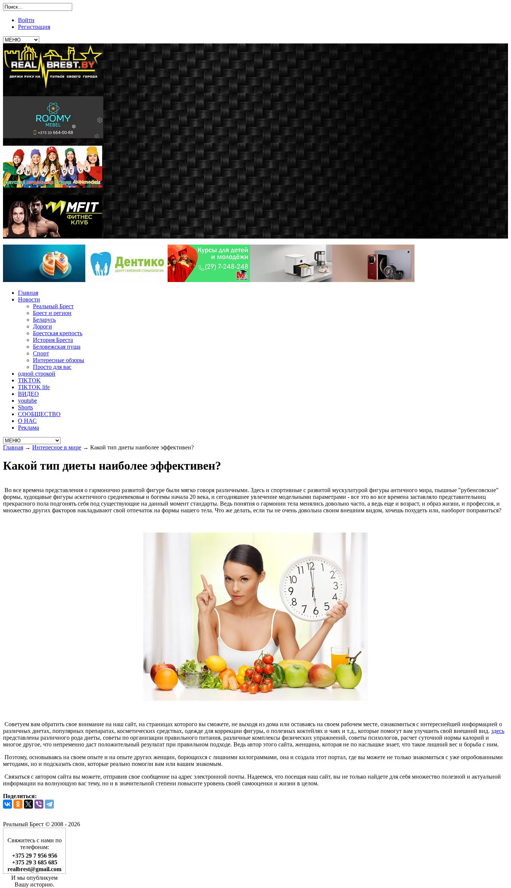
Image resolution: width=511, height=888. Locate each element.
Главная (13, 447)
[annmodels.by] (52, 185)
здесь (497, 731)
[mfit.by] (52, 235)
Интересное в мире (56, 447)
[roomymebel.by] (53, 136)
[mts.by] (44, 280)
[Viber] (38, 804)
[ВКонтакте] (7, 804)
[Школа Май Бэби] (209, 280)
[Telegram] (49, 804)
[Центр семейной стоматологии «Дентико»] (126, 280)
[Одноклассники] (17, 804)
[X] (28, 804)
